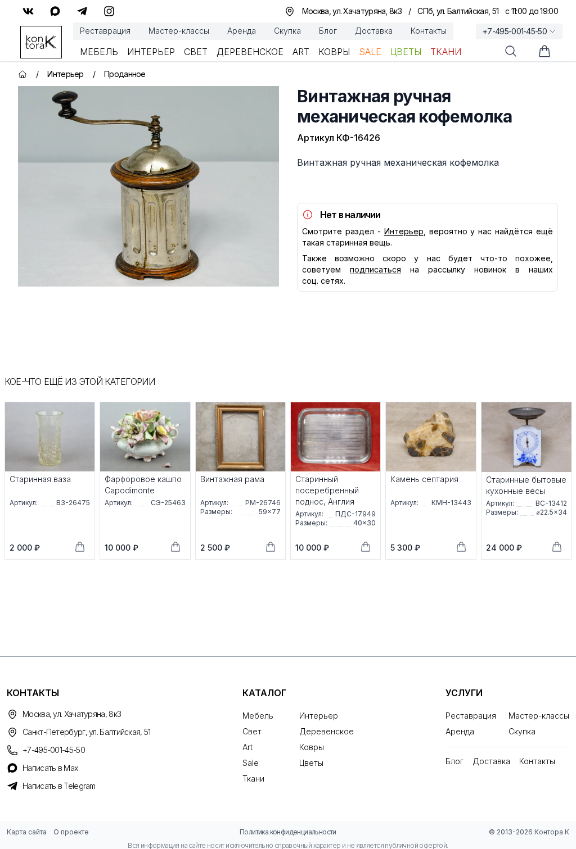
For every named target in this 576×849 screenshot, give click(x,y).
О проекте (71, 832)
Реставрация (105, 30)
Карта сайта (27, 832)
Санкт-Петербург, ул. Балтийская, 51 (86, 732)
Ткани (445, 51)
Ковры (334, 51)
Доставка (374, 30)
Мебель (99, 51)
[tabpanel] (148, 186)
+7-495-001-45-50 (515, 31)
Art (300, 51)
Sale (370, 51)
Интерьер (151, 51)
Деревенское (250, 51)
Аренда (241, 30)
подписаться (375, 269)
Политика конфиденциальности (288, 832)
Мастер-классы (178, 30)
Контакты (429, 30)
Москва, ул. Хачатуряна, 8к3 (71, 714)
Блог (328, 30)
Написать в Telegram (59, 786)
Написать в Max (50, 768)
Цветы (405, 51)
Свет (196, 51)
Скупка (287, 30)
